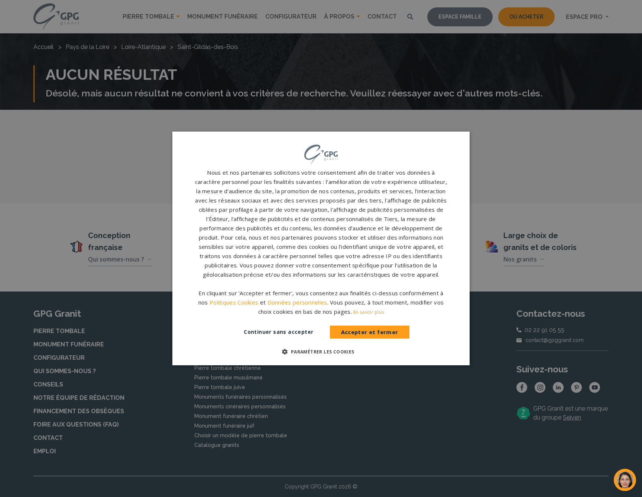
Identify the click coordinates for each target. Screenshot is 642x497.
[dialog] (321, 248)
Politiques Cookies (234, 302)
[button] (321, 351)
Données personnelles (297, 302)
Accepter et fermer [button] (369, 332)
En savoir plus (368, 312)
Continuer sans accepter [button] (278, 331)
